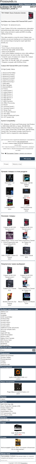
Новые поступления (7, 355)
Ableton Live (4, 311)
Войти (21, 4)
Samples (3, 409)
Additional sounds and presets (10, 327)
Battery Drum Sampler (7, 338)
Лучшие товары (6, 357)
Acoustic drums (5, 322)
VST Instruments (6, 413)
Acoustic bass (5, 320)
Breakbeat (4, 343)
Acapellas (4, 315)
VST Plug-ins (5, 415)
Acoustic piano (5, 326)
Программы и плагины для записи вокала (20, 458)
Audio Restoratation (7, 335)
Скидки (3, 361)
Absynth (3, 313)
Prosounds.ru (24, 463)
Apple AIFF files (5, 333)
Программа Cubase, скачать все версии (19, 153)
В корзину (28, 158)
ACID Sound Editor (6, 317)
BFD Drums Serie (6, 340)
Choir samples (5, 345)
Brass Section (5, 342)
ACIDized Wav (5, 319)
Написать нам (5, 364)
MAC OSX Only (5, 404)
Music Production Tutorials (18, 13)
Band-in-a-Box (5, 336)
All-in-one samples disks (8, 329)
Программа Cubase (8, 456)
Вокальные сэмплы (4, 460)
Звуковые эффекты (31, 458)
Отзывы (3, 362)
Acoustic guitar (5, 324)
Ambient (3, 331)
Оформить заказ (29, 4)
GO (34, 350)
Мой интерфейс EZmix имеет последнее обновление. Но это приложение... (18, 448)
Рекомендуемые (6, 359)
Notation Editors (5, 408)
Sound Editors (5, 411)
